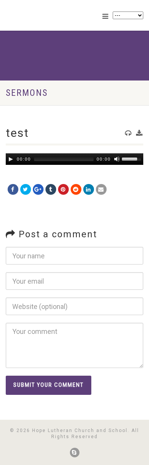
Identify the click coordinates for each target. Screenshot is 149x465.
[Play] (11, 159)
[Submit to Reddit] (76, 189)
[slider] (132, 158)
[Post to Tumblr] (50, 189)
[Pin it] (63, 189)
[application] (74, 159)
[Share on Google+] (38, 189)
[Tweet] (25, 189)
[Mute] (117, 159)
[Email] (101, 189)
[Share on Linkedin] (88, 189)
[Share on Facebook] (13, 189)
